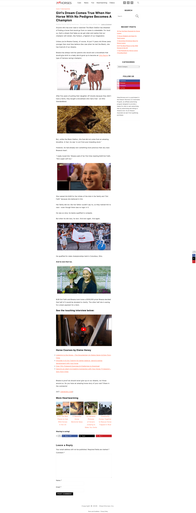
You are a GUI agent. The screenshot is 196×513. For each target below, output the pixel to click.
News (86, 3)
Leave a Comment (106, 24)
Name (59, 480)
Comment (60, 453)
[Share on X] (193, 258)
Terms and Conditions (94, 511)
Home (58, 9)
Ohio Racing (103, 55)
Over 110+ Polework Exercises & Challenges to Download (78, 366)
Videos (112, 3)
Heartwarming (102, 3)
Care (79, 3)
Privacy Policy (104, 511)
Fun (92, 3)
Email (58, 487)
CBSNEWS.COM (66, 392)
